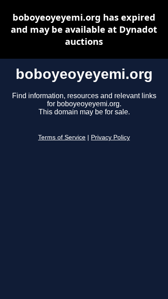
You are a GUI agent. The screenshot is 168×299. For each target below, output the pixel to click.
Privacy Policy (110, 137)
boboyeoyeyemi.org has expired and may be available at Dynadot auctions (84, 29)
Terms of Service (62, 137)
